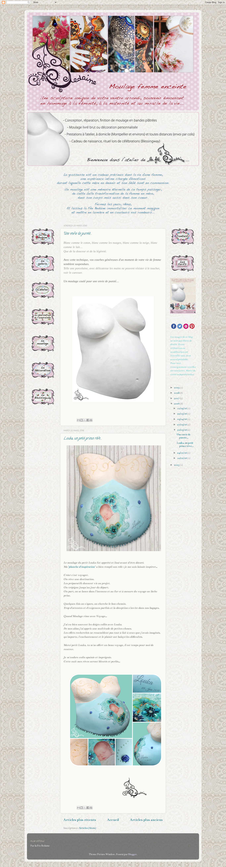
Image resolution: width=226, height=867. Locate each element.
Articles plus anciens (146, 820)
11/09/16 (182, 408)
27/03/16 (182, 424)
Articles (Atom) (87, 828)
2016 (177, 403)
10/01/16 (182, 458)
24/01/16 (182, 452)
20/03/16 (182, 429)
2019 (177, 387)
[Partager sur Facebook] (88, 420)
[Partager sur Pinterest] (91, 420)
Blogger (132, 854)
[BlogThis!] (81, 420)
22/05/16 (182, 413)
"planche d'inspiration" (81, 566)
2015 (177, 464)
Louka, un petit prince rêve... (83, 438)
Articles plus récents (79, 820)
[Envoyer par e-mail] (78, 420)
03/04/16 (182, 419)
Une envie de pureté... (78, 234)
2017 (177, 398)
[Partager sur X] (84, 420)
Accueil (113, 820)
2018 (177, 392)
